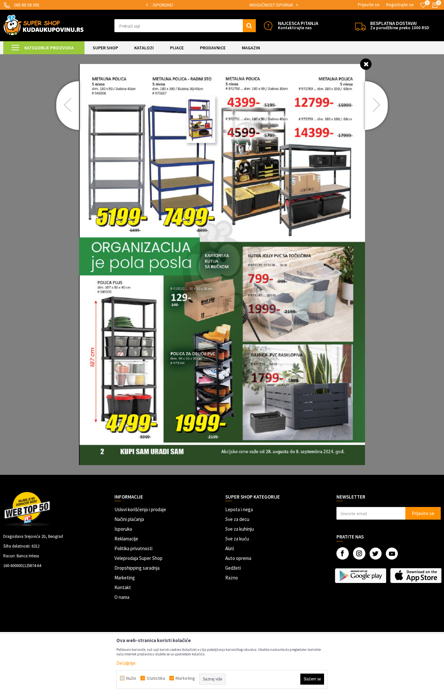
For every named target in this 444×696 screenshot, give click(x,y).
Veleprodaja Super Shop (138, 558)
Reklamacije (126, 538)
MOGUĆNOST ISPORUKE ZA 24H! (221, 5)
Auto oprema (238, 558)
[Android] (361, 575)
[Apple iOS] (416, 575)
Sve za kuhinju (239, 528)
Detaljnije (126, 663)
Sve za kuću (237, 538)
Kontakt (122, 587)
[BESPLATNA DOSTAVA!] (360, 26)
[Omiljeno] (423, 5)
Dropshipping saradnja (137, 567)
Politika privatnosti (133, 548)
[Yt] (392, 554)
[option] (222, 5)
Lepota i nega (239, 509)
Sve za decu (237, 519)
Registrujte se (400, 4)
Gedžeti (233, 567)
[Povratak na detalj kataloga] (366, 64)
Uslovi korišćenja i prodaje (140, 509)
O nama (121, 597)
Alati (229, 548)
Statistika (156, 678)
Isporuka (123, 528)
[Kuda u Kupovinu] (43, 24)
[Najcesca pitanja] (268, 26)
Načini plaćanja (129, 519)
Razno (231, 577)
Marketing (124, 577)
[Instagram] (359, 553)
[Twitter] (376, 554)
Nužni (131, 678)
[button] (185, 25)
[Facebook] (342, 553)
